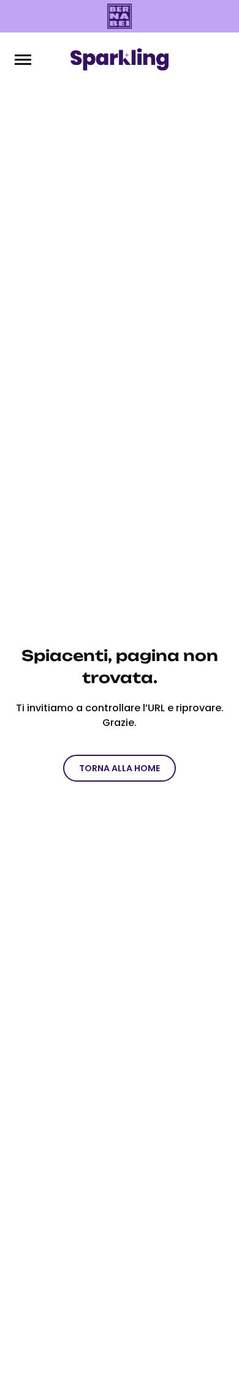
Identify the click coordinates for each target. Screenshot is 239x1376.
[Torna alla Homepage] (119, 59)
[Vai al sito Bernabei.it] (119, 16)
